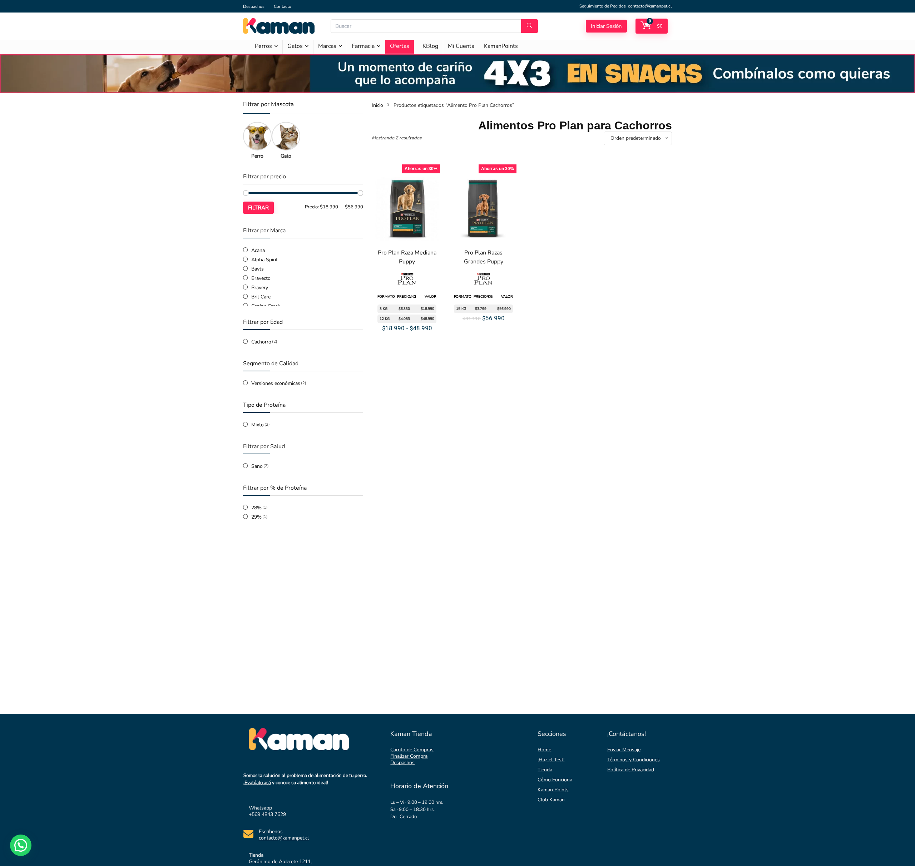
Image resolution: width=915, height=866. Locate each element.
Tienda (545, 769)
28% (256, 507)
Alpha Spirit (264, 259)
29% (256, 517)
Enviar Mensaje (623, 749)
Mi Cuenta (461, 46)
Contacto (282, 6)
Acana (258, 250)
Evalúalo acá (257, 783)
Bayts (257, 269)
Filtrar (258, 207)
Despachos (253, 6)
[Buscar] (529, 26)
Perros (263, 46)
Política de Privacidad (630, 769)
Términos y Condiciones (633, 759)
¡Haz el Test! (551, 759)
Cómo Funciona (555, 779)
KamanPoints (501, 46)
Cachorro (261, 341)
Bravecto (261, 278)
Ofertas (399, 46)
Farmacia (363, 46)
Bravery (259, 287)
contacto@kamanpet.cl (650, 6)
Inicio (377, 105)
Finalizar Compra (408, 756)
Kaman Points (553, 789)
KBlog (430, 46)
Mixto (257, 424)
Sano (257, 466)
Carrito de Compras (412, 749)
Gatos (295, 46)
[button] (20, 845)
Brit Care (261, 296)
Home (544, 749)
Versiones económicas (275, 383)
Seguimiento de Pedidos (602, 6)
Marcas (327, 46)
